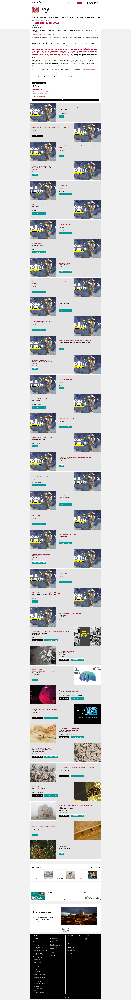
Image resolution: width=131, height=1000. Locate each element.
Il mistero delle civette (66, 302)
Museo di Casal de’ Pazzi (57, 54)
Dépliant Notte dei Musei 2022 (41, 91)
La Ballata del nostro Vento (41, 554)
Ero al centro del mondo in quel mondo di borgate (75, 340)
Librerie (51, 951)
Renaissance (36, 243)
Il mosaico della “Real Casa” (41, 748)
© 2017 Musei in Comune (59, 997)
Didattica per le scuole (72, 949)
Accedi (84, 2)
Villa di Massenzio (37, 962)
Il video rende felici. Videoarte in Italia (44, 709)
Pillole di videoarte (65, 224)
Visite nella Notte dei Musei (41, 166)
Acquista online (37, 136)
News (85, 936)
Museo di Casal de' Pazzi (38, 960)
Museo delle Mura (67, 51)
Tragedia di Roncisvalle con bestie (43, 321)
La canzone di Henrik (65, 379)
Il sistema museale (37, 937)
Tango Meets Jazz (64, 185)
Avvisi (85, 938)
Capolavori (41, 17)
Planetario (66, 54)
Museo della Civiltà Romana (39, 957)
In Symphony (36, 515)
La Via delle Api (37, 787)
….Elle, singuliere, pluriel (40, 476)
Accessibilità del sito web (91, 997)
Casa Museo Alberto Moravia (39, 983)
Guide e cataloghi (54, 947)
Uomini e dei (63, 573)
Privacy (67, 997)
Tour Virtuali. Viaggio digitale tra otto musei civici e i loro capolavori (38, 876)
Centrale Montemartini (60, 48)
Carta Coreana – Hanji (39, 825)
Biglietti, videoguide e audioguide (57, 940)
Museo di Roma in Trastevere (62, 49)
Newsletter (35, 941)
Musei (33, 17)
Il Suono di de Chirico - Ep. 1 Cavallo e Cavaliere (54, 897)
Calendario (89, 17)
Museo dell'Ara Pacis (37, 953)
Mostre (63, 17)
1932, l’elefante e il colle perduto (69, 728)
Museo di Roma (40, 49)
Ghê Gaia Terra (37, 670)
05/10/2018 (91, 897)
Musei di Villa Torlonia (37, 978)
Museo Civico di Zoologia (61, 52)
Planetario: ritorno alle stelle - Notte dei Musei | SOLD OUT (51, 127)
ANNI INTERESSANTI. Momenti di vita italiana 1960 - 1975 (50, 631)
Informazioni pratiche (54, 937)
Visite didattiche (53, 944)
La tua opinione (53, 952)
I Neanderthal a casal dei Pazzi (42, 437)
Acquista (79, 2)
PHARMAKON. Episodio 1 (67, 651)
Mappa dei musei (54, 938)
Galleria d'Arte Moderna (38, 972)
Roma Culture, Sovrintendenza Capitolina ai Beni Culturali (58, 39)
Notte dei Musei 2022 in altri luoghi (70, 613)
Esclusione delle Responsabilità (75, 997)
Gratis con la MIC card (39, 83)
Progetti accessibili (71, 954)
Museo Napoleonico (49, 49)
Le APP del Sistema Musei (60, 878)
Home (33, 20)
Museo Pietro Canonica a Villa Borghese (80, 49)
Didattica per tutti (71, 950)
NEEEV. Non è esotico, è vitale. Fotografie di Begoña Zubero (76, 806)
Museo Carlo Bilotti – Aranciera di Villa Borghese (85, 51)
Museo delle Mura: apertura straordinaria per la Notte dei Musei (77, 146)
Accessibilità (52, 948)
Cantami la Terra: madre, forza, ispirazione (46, 399)
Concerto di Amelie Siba (66, 418)
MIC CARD (52, 941)
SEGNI (61, 845)
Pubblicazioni (36, 938)
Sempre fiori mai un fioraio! (67, 534)
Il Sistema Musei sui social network (82, 877)
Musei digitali (53, 17)
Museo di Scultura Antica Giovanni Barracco (43, 52)
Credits (84, 997)
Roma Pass (52, 942)
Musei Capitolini (50, 48)
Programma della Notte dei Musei (42, 34)
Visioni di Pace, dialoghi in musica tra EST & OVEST (75, 457)
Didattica (79, 17)
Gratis (61, 116)
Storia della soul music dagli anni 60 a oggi (46, 593)
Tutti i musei (72, 2)
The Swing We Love (65, 263)
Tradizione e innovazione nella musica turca (73, 108)
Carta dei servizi (36, 940)
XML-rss (98, 997)
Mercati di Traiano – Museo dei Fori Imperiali (77, 48)
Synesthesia (63, 690)
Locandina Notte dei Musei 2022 (42, 93)
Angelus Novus (64, 496)
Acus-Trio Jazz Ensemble (40, 360)
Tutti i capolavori (73, 935)
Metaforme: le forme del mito (42, 205)
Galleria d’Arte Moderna (45, 54)
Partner (85, 939)
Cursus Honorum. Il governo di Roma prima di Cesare (76, 767)
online (57, 76)
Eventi (71, 17)
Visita (98, 17)
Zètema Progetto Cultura (90, 39)
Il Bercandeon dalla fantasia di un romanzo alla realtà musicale (49, 282)
